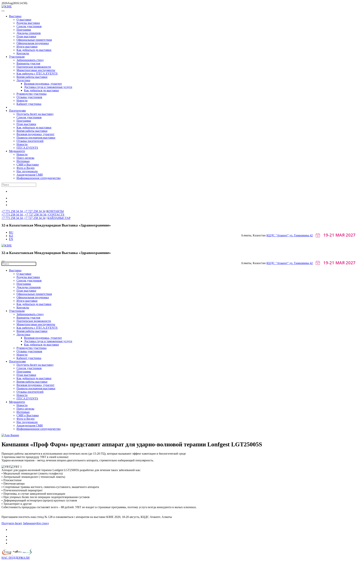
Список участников (29, 26)
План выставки (26, 36)
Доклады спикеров (28, 33)
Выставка (15, 16)
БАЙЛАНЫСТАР (58, 218)
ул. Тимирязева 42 (301, 235)
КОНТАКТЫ (55, 211)
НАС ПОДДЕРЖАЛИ (16, 557)
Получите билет (12, 523)
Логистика (23, 80)
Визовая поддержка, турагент (43, 83)
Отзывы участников (29, 97)
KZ (11, 235)
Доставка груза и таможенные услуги (48, 87)
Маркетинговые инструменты (35, 70)
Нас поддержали (27, 171)
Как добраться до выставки (33, 50)
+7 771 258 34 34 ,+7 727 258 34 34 (23, 218)
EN (11, 239)
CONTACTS (56, 214)
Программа (23, 29)
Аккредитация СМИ (29, 174)
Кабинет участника (28, 103)
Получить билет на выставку (35, 114)
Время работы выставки (31, 76)
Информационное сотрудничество (38, 178)
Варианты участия (28, 63)
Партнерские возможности (33, 66)
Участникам (17, 56)
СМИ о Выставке (27, 164)
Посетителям (17, 110)
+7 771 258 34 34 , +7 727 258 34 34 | (25, 214)
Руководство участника (31, 93)
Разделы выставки (28, 23)
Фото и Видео (25, 168)
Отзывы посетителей (30, 141)
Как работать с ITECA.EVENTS (37, 73)
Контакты (22, 53)
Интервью (23, 161)
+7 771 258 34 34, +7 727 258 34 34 (23, 211)
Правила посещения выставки (35, 137)
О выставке (23, 19)
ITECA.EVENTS (27, 147)
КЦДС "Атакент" (278, 235)
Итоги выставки (27, 46)
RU (11, 232)
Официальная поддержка (32, 43)
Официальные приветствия (34, 39)
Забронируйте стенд (36, 523)
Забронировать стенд (30, 60)
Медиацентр (17, 151)
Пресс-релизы (25, 157)
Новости (22, 100)
